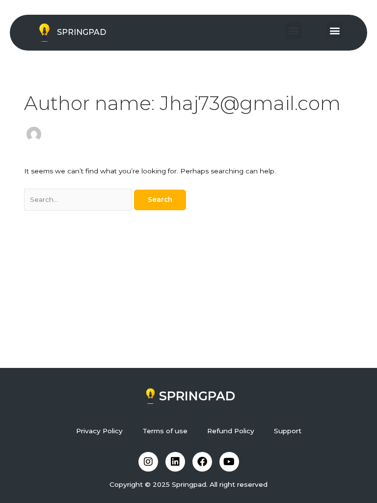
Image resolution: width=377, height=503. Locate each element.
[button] (294, 30)
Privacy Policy (99, 431)
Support (287, 431)
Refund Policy (230, 431)
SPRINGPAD (81, 32)
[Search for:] (79, 199)
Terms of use (165, 431)
